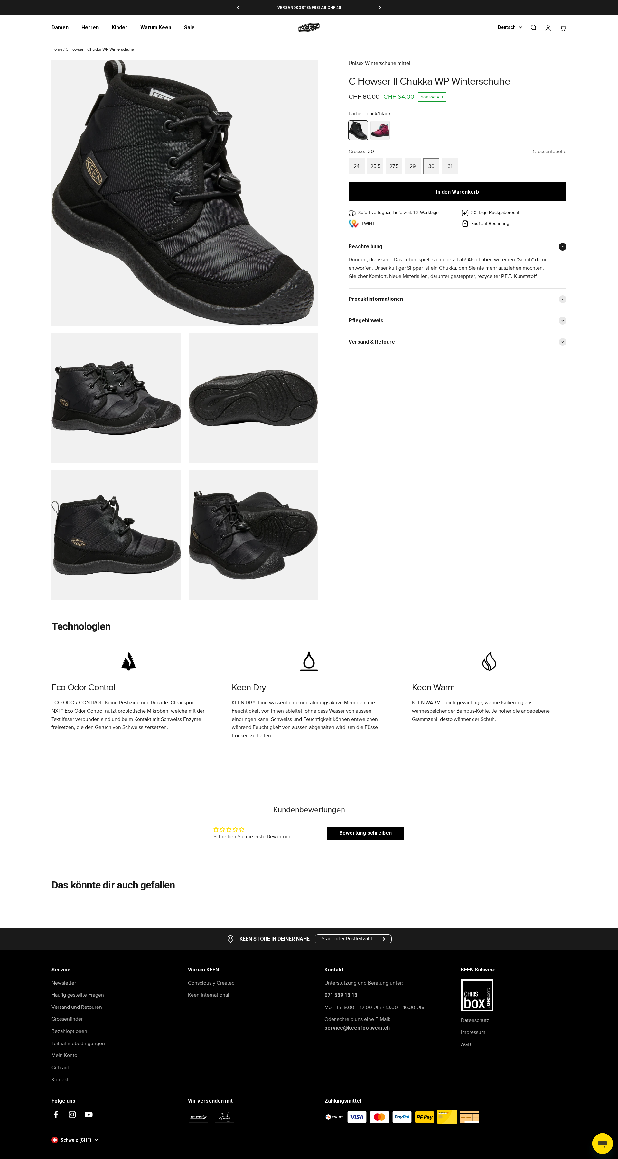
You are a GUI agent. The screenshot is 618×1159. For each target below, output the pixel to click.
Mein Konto (64, 1055)
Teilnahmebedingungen (78, 1043)
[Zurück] (238, 8)
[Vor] (380, 8)
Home (57, 49)
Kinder (119, 27)
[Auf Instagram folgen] (72, 1114)
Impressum (473, 1032)
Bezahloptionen (69, 1031)
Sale (189, 27)
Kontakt (60, 1079)
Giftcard (60, 1067)
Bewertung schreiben (365, 833)
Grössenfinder (67, 1019)
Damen (60, 27)
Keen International (208, 995)
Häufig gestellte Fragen (78, 995)
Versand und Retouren (77, 1007)
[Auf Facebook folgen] (56, 1114)
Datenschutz (475, 1020)
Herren (90, 27)
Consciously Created (211, 983)
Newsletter (64, 983)
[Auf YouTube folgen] (88, 1114)
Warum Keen (155, 27)
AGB (466, 1044)
